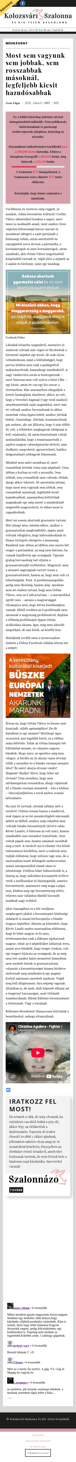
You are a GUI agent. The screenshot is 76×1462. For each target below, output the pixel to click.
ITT (35, 172)
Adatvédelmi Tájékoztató (38, 1440)
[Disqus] (38, 1248)
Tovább (16, 1190)
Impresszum (38, 1434)
